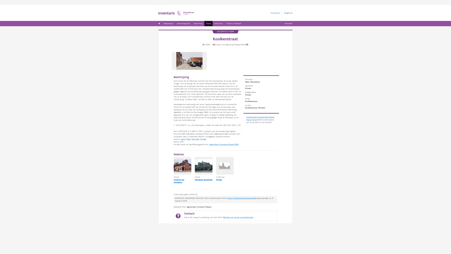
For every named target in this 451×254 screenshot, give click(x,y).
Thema (208, 24)
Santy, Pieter (186, 139)
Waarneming (198, 24)
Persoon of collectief (234, 24)
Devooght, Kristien (199, 139)
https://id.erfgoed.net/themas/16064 (242, 198)
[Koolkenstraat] (189, 61)
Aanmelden (289, 24)
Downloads (275, 13)
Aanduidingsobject (183, 24)
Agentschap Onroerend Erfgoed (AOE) (224, 144)
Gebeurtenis (218, 24)
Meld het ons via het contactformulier (238, 217)
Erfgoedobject (168, 24)
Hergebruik (288, 13)
